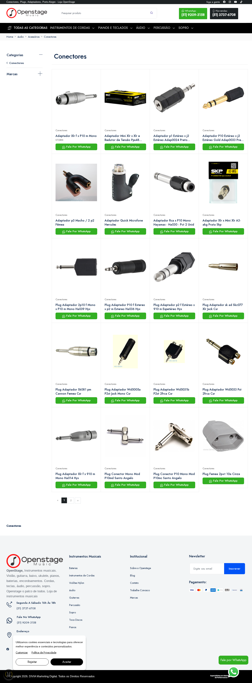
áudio (21, 37)
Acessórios (33, 37)
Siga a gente (213, 2)
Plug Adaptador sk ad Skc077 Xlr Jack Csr (223, 307)
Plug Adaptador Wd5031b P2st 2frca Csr (171, 392)
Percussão (74, 605)
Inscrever (234, 569)
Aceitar (66, 662)
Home (9, 37)
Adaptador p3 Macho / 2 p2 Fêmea (75, 223)
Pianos (72, 627)
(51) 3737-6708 (224, 13)
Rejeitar (32, 662)
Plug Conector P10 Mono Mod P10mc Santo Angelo (174, 476)
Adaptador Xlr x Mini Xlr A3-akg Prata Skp (222, 223)
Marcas (12, 74)
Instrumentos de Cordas (81, 575)
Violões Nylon (76, 583)
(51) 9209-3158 (193, 13)
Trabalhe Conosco (140, 590)
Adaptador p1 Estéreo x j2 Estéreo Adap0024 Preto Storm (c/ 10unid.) (171, 138)
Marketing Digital (47, 676)
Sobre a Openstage (140, 568)
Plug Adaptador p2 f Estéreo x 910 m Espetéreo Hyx (174, 307)
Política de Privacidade (44, 652)
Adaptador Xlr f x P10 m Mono (76, 136)
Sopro (72, 612)
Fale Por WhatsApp (78, 147)
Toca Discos (75, 620)
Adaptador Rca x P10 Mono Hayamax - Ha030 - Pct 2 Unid (173, 223)
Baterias (73, 568)
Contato (134, 583)
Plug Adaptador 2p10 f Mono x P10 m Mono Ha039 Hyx (75, 307)
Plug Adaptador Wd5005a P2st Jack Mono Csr (123, 392)
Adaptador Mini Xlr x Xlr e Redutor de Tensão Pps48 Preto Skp (122, 138)
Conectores (50, 37)
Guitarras (74, 597)
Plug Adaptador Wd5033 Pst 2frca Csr (222, 392)
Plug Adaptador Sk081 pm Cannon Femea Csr (73, 392)
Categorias (15, 55)
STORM (59, 140)
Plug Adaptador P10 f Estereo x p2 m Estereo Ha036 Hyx (125, 307)
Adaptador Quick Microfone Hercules (124, 223)
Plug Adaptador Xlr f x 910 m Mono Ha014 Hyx (75, 476)
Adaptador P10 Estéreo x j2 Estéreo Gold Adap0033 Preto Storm (223, 138)
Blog (132, 575)
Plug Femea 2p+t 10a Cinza (221, 474)
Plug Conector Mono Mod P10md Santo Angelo (122, 476)
